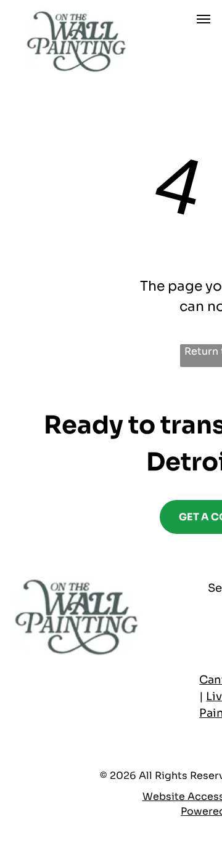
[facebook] (20, 722)
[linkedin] (72, 722)
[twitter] (46, 722)
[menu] (203, 19)
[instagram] (98, 722)
